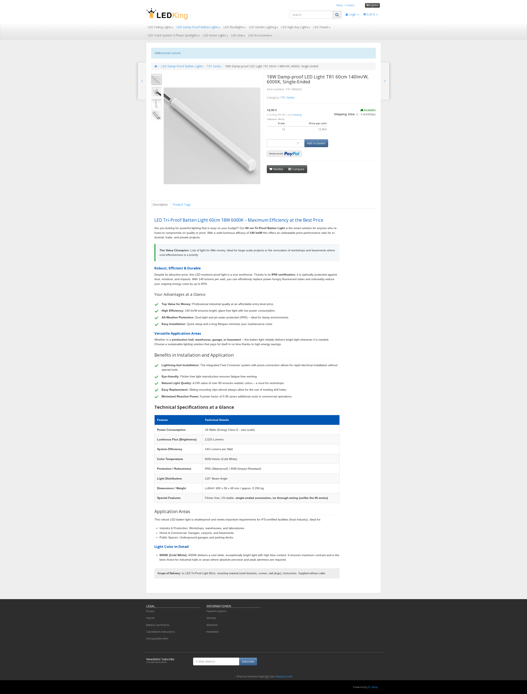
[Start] (155, 66)
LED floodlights (233, 27)
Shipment (211, 625)
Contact (349, 5)
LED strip (237, 35)
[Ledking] (183, 14)
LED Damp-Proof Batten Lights (197, 27)
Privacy (150, 611)
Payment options (216, 611)
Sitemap (211, 618)
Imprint (150, 618)
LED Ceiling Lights (159, 27)
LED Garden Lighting (262, 27)
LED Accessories (259, 35)
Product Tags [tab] (182, 204)
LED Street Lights (214, 35)
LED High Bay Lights (294, 27)
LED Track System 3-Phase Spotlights (173, 35)
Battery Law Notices (157, 625)
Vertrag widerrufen (157, 638)
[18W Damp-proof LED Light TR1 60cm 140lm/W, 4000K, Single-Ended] (142, 81)
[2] (284, 153)
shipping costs (283, 676)
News (339, 5)
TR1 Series (214, 66)
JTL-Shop (373, 687)
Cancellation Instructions (160, 631)
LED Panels (320, 27)
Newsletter (212, 631)
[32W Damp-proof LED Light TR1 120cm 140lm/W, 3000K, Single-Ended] (385, 81)
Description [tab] (160, 204)
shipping (297, 114)
